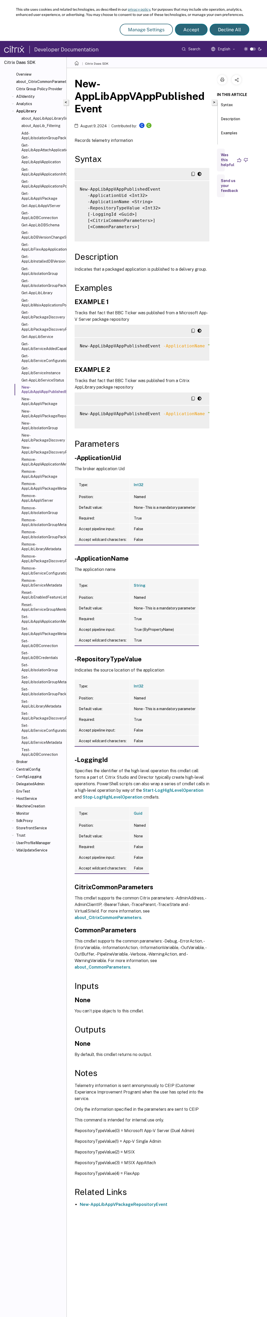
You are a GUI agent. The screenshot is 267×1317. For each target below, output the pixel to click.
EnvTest (23, 791)
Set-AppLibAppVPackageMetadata (42, 631)
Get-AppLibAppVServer (40, 206)
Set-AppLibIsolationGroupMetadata (42, 679)
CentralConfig (28, 769)
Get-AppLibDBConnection (39, 215)
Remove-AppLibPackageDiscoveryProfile (42, 558)
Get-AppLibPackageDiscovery (42, 314)
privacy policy (139, 9)
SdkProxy (24, 821)
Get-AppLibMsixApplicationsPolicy (42, 302)
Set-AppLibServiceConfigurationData (42, 727)
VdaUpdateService (31, 850)
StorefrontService (31, 828)
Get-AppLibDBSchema (40, 225)
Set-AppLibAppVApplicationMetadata (42, 619)
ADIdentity (25, 96)
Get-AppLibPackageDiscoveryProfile (42, 326)
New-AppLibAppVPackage (39, 401)
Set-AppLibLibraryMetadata (41, 703)
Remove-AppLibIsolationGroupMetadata (42, 522)
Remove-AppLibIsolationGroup (39, 510)
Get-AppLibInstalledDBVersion (42, 259)
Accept (191, 29)
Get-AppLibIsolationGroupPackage (42, 283)
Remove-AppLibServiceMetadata (41, 582)
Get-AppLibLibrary (36, 293)
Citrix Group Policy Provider (39, 89)
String (139, 585)
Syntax (227, 105)
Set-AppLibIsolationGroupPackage (42, 691)
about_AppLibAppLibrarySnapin (42, 118)
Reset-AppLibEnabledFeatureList (42, 594)
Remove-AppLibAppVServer (37, 498)
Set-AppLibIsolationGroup (39, 667)
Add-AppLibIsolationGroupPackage (42, 135)
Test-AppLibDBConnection (39, 752)
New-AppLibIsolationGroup (39, 425)
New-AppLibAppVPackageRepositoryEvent (42, 413)
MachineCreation (30, 806)
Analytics (24, 104)
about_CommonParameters (102, 967)
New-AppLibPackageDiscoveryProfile (42, 449)
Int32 (138, 485)
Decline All (229, 29)
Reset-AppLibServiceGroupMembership (42, 607)
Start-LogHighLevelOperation (173, 790)
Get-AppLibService (37, 337)
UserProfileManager (33, 843)
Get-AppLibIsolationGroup (39, 271)
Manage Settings (146, 29)
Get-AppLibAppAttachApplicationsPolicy (42, 147)
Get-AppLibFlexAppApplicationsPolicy (42, 247)
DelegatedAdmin (30, 784)
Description (230, 119)
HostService (26, 798)
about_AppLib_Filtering (40, 126)
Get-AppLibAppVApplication (41, 159)
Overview (24, 74)
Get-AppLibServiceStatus (42, 380)
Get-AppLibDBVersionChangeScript (42, 235)
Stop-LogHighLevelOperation (112, 797)
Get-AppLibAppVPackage (39, 195)
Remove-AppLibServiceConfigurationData (42, 570)
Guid (138, 813)
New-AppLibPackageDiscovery (42, 437)
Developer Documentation (66, 49)
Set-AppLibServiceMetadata (41, 740)
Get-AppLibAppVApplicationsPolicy (42, 183)
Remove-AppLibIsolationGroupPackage (42, 534)
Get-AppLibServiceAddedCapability (42, 346)
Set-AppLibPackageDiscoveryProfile (42, 715)
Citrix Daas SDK (96, 63)
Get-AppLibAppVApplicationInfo (42, 171)
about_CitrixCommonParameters (40, 82)
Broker (22, 762)
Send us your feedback (229, 186)
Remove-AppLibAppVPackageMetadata (42, 486)
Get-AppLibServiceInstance (40, 370)
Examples (229, 133)
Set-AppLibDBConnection (39, 643)
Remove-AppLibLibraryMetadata (41, 546)
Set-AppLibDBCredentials (39, 655)
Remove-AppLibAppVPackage (39, 473)
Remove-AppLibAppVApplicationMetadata (42, 461)
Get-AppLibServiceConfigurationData (42, 358)
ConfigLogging (29, 777)
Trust (21, 835)
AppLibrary (26, 111)
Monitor (22, 813)
